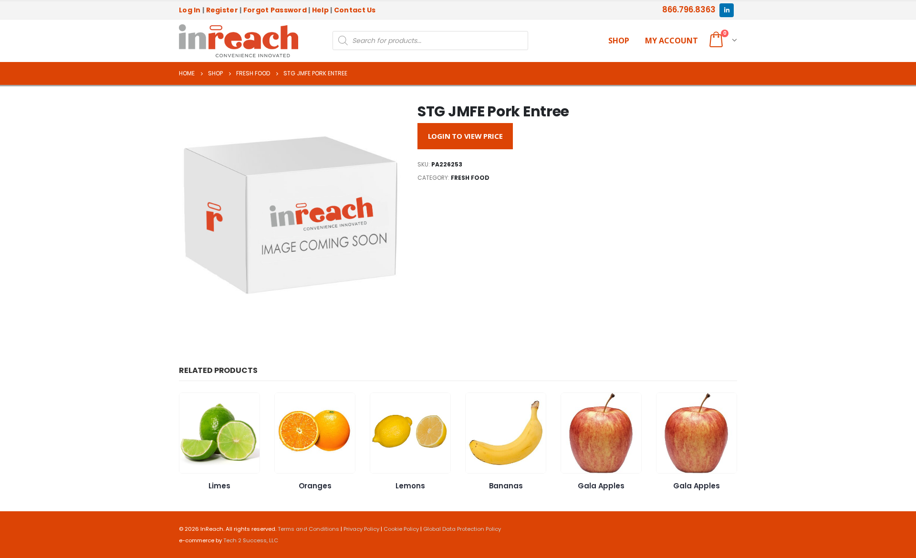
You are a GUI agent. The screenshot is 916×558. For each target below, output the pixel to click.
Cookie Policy (401, 529)
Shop (618, 40)
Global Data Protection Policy (462, 529)
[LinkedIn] (726, 10)
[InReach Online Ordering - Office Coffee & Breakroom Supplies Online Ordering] (238, 41)
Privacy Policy (361, 529)
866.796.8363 (689, 9)
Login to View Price (465, 136)
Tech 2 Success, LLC (250, 540)
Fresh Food (470, 178)
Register (222, 10)
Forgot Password (275, 10)
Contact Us (355, 10)
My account (671, 40)
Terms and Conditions (308, 529)
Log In (190, 10)
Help (320, 10)
